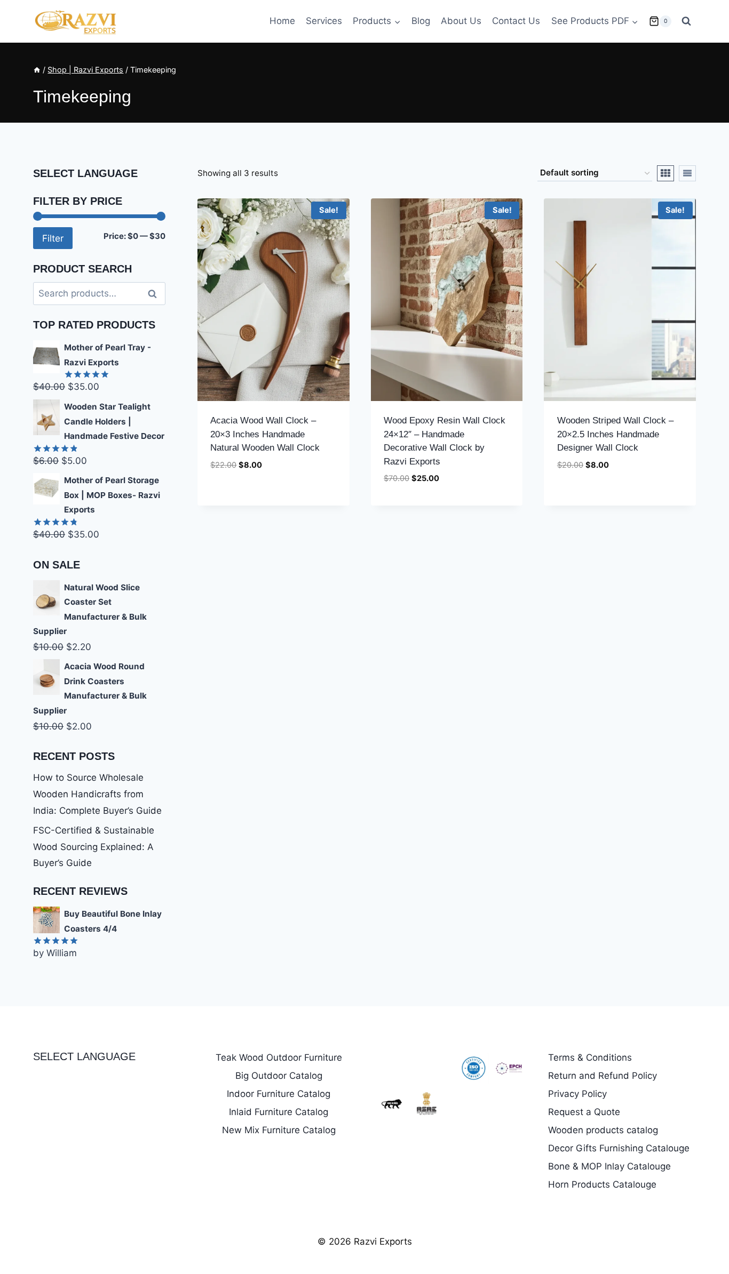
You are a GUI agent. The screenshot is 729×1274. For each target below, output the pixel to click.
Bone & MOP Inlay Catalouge (609, 1166)
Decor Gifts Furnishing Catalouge (619, 1148)
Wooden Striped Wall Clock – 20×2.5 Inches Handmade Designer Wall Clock (615, 434)
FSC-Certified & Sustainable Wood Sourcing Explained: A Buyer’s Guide (93, 846)
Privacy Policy (577, 1093)
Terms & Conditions (590, 1057)
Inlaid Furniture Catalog (278, 1112)
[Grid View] (665, 173)
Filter (53, 238)
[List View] (687, 173)
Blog (420, 20)
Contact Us (516, 20)
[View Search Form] (686, 21)
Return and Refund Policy (602, 1075)
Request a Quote (584, 1112)
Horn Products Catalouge (602, 1184)
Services (324, 20)
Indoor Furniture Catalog (278, 1093)
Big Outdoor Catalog (278, 1075)
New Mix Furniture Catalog (279, 1130)
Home (282, 20)
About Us (461, 20)
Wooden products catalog (603, 1130)
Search (155, 293)
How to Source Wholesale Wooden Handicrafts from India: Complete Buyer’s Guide (97, 793)
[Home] (37, 69)
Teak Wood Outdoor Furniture (279, 1057)
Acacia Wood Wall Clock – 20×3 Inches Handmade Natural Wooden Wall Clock (265, 434)
